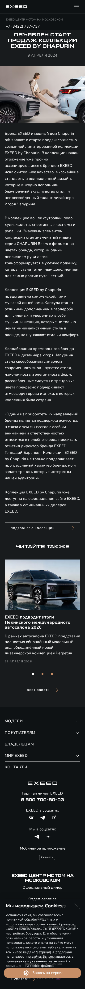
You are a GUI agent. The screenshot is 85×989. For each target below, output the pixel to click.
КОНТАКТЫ (16, 767)
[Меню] (76, 6)
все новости (38, 690)
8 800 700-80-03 (42, 800)
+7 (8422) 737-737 (23, 26)
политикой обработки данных (30, 919)
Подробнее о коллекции (33, 528)
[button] (33, 674)
